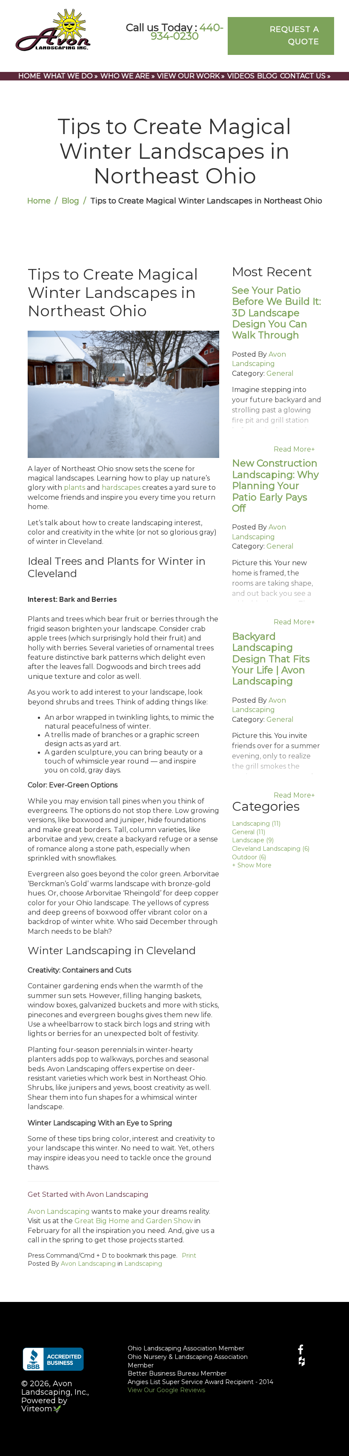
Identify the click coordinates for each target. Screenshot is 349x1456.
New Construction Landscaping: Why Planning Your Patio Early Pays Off (275, 486)
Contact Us (305, 76)
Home (29, 76)
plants (74, 487)
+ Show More (252, 865)
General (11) (248, 832)
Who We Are (127, 76)
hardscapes (121, 487)
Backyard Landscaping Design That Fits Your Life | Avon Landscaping (271, 659)
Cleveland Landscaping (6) (270, 848)
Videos (241, 76)
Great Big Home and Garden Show (133, 1221)
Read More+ (294, 449)
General (280, 373)
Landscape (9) (253, 840)
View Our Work (191, 76)
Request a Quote (294, 35)
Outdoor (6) (249, 857)
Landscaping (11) (256, 823)
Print (189, 1255)
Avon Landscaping (59, 1211)
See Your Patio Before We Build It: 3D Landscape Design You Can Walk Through (276, 313)
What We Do (70, 76)
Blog (267, 76)
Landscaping (143, 1263)
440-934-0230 (187, 31)
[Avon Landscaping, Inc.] (53, 29)
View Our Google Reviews (166, 1390)
